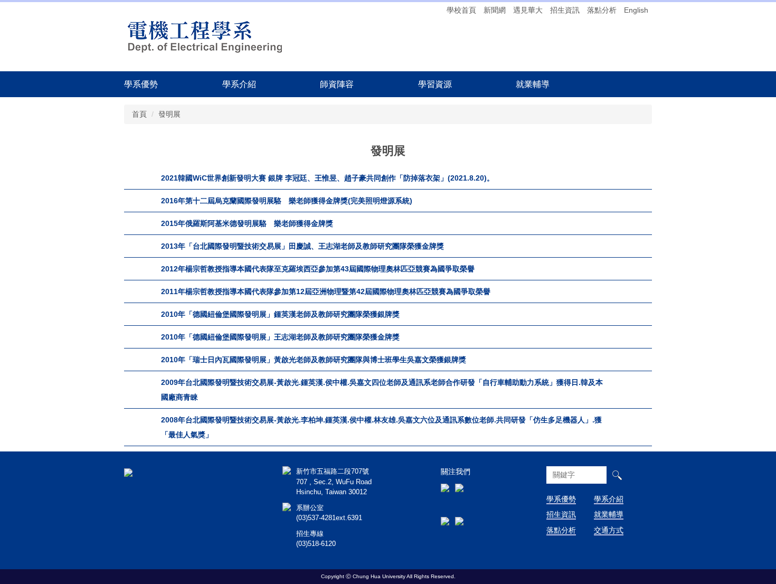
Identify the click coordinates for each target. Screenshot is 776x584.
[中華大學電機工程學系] (205, 36)
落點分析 (602, 10)
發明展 (169, 114)
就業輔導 (608, 514)
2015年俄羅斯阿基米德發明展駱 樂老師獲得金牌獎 (247, 223)
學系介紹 (608, 499)
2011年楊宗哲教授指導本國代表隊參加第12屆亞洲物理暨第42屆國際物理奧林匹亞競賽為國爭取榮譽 (325, 291)
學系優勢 (141, 84)
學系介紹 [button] (239, 84)
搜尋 (617, 475)
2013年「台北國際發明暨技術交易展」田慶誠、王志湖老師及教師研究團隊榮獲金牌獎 (302, 246)
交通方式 (608, 530)
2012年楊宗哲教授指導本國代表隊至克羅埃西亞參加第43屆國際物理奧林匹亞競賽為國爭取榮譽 (318, 269)
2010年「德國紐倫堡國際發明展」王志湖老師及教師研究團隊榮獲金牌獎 (280, 337)
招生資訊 (565, 10)
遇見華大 (528, 10)
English (636, 10)
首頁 (139, 114)
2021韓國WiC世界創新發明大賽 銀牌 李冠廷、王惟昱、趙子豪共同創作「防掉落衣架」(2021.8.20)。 (327, 178)
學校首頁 (461, 10)
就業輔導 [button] (533, 84)
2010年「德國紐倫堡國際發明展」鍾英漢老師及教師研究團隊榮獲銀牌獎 (280, 314)
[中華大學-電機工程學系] (128, 471)
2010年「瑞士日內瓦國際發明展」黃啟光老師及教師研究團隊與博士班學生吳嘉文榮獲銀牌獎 (313, 359)
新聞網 (495, 10)
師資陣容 (337, 84)
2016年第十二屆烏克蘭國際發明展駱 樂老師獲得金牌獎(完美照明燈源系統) (286, 200)
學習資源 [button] (435, 84)
